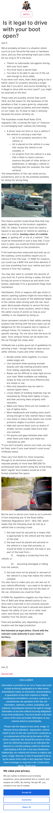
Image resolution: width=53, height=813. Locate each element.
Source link (7, 673)
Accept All (26, 792)
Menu (26, 14)
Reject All (26, 807)
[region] (26, 789)
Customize (26, 800)
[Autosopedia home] (26, 5)
